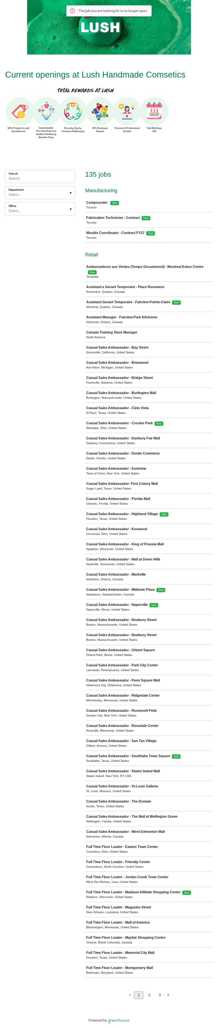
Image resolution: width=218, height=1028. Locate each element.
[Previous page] (130, 995)
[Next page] (168, 995)
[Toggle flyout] (70, 193)
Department (16, 189)
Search (13, 173)
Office (12, 206)
